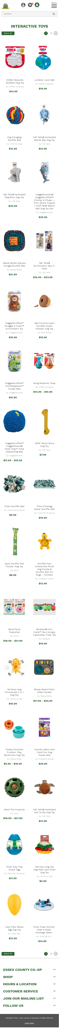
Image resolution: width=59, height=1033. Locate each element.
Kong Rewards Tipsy (44, 383)
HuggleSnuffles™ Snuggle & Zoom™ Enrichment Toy (14, 326)
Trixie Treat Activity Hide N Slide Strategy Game (43, 930)
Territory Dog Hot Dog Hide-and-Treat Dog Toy (45, 870)
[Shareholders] (37, 4)
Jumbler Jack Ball (44, 80)
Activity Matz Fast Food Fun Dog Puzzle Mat (45, 752)
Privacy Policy (29, 1023)
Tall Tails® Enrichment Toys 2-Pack (44, 266)
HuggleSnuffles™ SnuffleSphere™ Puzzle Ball (14, 386)
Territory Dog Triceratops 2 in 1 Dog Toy (14, 692)
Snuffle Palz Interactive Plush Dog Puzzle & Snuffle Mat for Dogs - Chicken (44, 569)
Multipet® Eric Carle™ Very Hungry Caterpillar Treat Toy (44, 632)
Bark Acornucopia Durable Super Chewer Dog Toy (44, 326)
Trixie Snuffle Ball (14, 506)
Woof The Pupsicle (14, 809)
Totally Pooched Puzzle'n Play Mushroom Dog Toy (14, 752)
